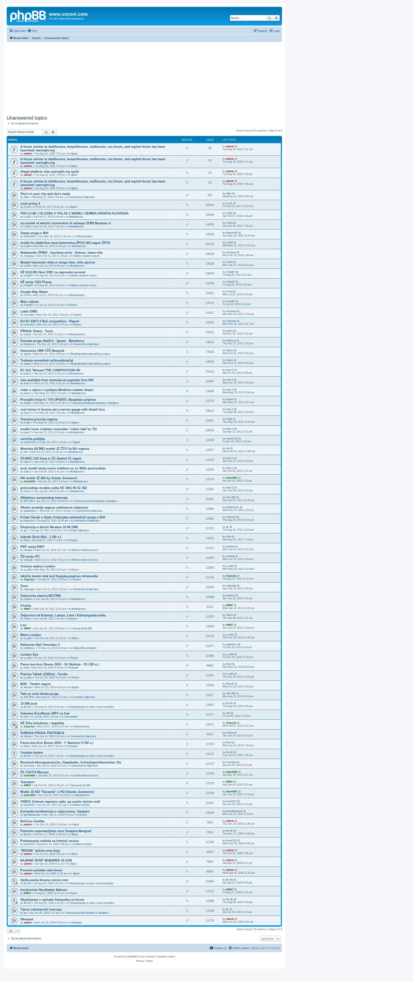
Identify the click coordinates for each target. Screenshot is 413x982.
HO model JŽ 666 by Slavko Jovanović (48, 478)
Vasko (27, 353)
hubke (27, 402)
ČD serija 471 (30, 556)
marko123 (30, 442)
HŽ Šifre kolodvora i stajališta (42, 723)
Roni (26, 540)
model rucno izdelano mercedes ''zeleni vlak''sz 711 (58, 429)
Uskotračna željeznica (82, 197)
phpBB (132, 956)
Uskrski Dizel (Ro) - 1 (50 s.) (40, 537)
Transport (27, 782)
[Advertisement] (144, 77)
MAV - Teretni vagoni (35, 684)
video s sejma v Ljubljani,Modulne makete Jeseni (56, 390)
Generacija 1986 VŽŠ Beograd (42, 350)
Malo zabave (29, 301)
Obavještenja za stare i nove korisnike (92, 706)
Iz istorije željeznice (77, 530)
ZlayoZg (29, 579)
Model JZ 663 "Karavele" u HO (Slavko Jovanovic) (57, 792)
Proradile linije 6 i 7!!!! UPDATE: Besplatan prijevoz (58, 399)
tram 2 (27, 373)
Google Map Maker (34, 292)
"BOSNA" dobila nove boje (40, 850)
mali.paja (29, 589)
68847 (27, 608)
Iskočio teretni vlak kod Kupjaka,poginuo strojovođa (59, 576)
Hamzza (29, 344)
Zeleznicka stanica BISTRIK (40, 596)
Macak (28, 687)
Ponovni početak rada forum (41, 870)
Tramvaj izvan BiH (81, 628)
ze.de (27, 206)
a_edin (28, 569)
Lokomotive (71, 716)
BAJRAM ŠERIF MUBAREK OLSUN (46, 860)
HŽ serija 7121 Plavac (36, 282)
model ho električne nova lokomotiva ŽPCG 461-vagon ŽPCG (65, 243)
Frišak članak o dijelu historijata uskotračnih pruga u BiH (62, 517)
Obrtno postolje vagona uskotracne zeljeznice (54, 507)
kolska (28, 736)
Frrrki (27, 295)
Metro (75, 638)
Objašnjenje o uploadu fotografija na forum (52, 899)
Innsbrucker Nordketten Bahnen (43, 890)
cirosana (29, 255)
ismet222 (29, 804)
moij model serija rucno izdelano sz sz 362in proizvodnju (63, 468)
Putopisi (72, 540)
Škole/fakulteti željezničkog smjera (90, 353)
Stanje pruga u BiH (34, 233)
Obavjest (26, 919)
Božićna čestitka (32, 821)
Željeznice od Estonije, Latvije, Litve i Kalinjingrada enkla (63, 615)
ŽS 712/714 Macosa (34, 772)
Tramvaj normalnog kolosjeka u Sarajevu (94, 402)
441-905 (28, 500)
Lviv (23, 625)
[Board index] (28, 15)
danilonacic (30, 510)
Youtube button (31, 752)
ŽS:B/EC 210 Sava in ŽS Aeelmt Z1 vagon (51, 458)
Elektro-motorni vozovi (86, 255)
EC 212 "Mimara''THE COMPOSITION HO (50, 370)
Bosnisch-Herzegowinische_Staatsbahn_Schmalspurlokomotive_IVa (70, 762)
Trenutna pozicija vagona (39, 419)
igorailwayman (32, 814)
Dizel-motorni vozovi (86, 775)
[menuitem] (32, 31)
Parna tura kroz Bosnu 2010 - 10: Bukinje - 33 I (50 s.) (59, 664)
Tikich (27, 618)
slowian (28, 550)
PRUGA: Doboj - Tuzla (36, 331)
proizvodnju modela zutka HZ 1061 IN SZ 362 (53, 488)
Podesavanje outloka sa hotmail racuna (49, 841)
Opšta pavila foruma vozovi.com (44, 880)
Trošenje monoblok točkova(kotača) (46, 360)
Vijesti (74, 153)
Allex (26, 197)
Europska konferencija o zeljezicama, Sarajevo (55, 811)
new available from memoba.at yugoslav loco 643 (56, 380)
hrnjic (27, 422)
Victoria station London (37, 566)
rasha (27, 334)
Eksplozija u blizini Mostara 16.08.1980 (49, 527)
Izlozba (25, 605)
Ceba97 (28, 275)
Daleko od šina (81, 804)
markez (28, 599)
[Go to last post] (236, 146)
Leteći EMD (28, 311)
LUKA (27, 216)
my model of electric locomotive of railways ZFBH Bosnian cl (65, 223)
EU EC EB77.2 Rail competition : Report (49, 321)
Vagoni (73, 206)
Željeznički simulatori (85, 648)
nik (25, 451)
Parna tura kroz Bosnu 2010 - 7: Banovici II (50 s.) (56, 743)
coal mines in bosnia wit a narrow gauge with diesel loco (62, 409)
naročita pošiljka (32, 439)
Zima (24, 586)
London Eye (29, 654)
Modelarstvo (76, 216)
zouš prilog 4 (30, 203)
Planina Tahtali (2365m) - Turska (43, 674)
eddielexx (29, 648)
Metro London (30, 635)
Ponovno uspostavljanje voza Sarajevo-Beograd (55, 831)
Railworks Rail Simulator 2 (40, 645)
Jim (26, 716)
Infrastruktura (84, 236)
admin (28, 153)
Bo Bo (27, 706)
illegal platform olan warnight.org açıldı (49, 171)
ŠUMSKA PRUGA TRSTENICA (42, 733)
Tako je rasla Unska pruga (39, 694)
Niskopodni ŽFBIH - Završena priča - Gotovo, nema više (61, 252)
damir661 (29, 481)
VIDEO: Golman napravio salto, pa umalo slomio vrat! (60, 801)
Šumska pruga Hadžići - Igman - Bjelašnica (52, 341)
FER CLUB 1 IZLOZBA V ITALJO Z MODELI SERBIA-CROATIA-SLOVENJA (74, 213)
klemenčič (30, 236)
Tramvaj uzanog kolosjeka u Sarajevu (95, 500)
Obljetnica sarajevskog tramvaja (44, 497)
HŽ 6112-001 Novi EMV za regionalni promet (52, 272)
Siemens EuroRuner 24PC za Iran (45, 713)
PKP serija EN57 (32, 547)
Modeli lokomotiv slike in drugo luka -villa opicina (57, 262)
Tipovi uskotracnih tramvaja (41, 909)
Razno (73, 304)
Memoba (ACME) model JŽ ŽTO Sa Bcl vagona (54, 448)
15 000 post (28, 703)
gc (25, 530)
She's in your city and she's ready (45, 194)
